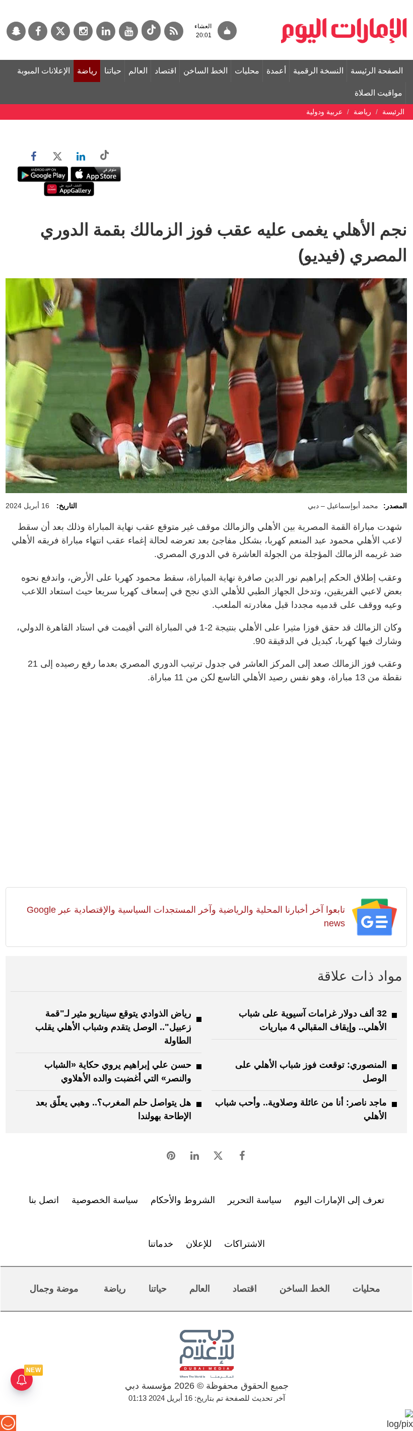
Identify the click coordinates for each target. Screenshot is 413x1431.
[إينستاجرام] (83, 31)
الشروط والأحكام (183, 1200)
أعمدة (276, 70)
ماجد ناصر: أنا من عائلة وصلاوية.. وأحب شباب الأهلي (301, 1109)
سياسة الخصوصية (105, 1200)
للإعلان (199, 1244)
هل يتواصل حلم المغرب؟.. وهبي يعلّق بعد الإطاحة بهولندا (113, 1109)
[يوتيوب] (128, 31)
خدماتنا (160, 1244)
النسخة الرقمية (318, 70)
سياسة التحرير (255, 1200)
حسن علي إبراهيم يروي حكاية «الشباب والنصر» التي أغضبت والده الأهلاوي (117, 1071)
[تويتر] (60, 31)
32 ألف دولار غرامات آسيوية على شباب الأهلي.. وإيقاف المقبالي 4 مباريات (313, 1020)
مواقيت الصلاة (378, 93)
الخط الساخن (205, 70)
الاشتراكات (244, 1244)
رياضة (87, 70)
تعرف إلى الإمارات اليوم (339, 1200)
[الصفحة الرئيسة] (344, 5)
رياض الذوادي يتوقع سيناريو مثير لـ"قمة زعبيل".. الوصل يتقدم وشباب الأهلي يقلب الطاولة (113, 1027)
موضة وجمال (54, 1289)
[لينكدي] (105, 31)
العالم (138, 70)
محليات (247, 70)
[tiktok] (151, 30)
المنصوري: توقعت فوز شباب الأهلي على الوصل (311, 1071)
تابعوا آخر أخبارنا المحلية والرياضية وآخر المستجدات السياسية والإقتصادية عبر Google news (186, 916)
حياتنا (112, 70)
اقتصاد (165, 70)
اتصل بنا (44, 1200)
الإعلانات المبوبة (43, 70)
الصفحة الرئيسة (377, 70)
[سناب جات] (16, 31)
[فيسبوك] (37, 31)
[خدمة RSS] (173, 31)
